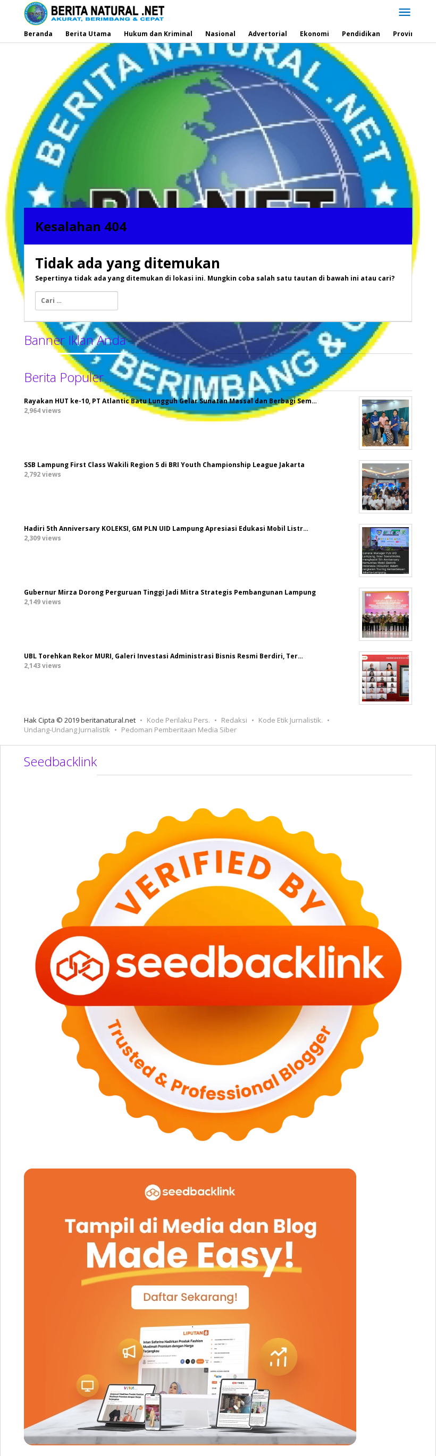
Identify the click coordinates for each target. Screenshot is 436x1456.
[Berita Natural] (94, 13)
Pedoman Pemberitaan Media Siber (179, 729)
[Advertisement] (218, 122)
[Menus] (404, 12)
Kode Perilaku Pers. (178, 720)
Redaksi (234, 720)
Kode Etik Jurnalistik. (290, 720)
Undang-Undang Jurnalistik (67, 729)
